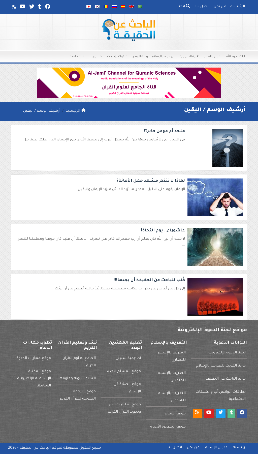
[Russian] (114, 7)
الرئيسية (237, 7)
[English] (131, 7)
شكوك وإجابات (117, 56)
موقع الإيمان (175, 414)
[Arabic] (140, 7)
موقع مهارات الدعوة (33, 358)
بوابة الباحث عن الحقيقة (226, 379)
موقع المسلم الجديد (123, 372)
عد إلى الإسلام (216, 448)
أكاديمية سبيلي (128, 358)
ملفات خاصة (78, 56)
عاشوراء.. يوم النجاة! (163, 230)
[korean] (97, 7)
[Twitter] (31, 8)
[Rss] (13, 8)
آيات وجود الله (235, 56)
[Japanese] (88, 7)
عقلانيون (97, 56)
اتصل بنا (202, 7)
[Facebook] (47, 8)
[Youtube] (22, 8)
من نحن (220, 7)
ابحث (181, 7)
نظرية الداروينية (190, 56)
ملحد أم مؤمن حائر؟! (164, 131)
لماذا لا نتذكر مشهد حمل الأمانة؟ (150, 181)
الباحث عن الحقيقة (35, 448)
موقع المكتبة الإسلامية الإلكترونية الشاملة (34, 379)
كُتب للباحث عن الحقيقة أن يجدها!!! (149, 280)
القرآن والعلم (213, 56)
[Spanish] (123, 7)
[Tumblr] (39, 8)
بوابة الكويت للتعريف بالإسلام (221, 366)
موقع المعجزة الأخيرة (168, 427)
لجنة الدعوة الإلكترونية (227, 353)
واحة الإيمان (140, 56)
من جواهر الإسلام (164, 56)
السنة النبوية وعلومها (77, 379)
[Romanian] (106, 7)
